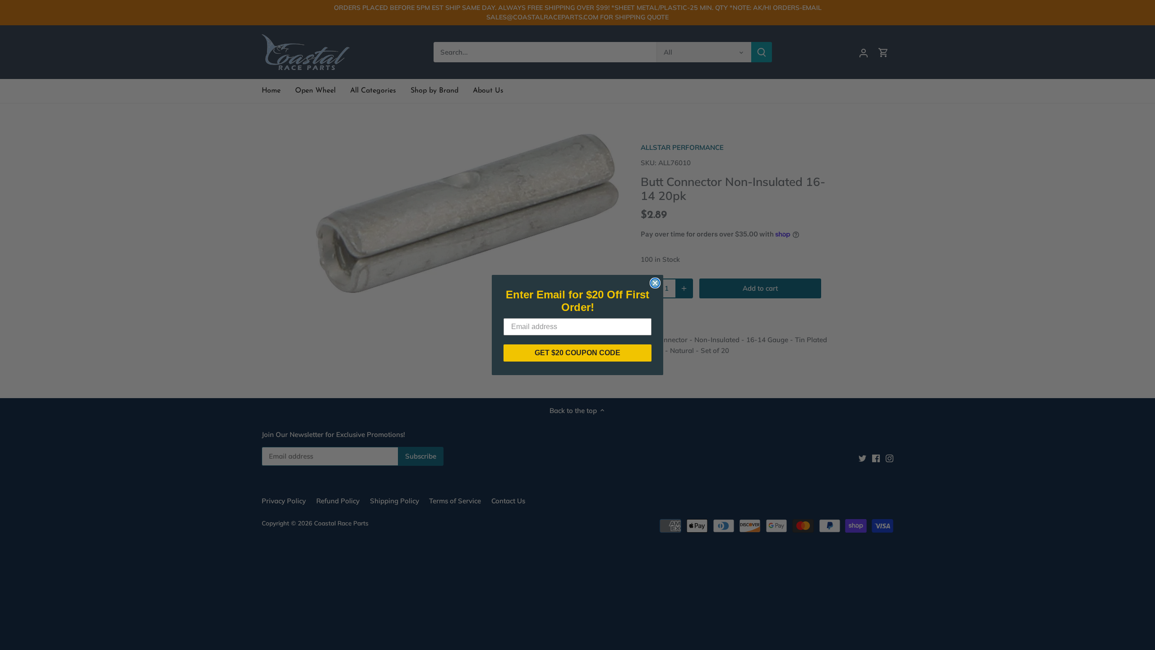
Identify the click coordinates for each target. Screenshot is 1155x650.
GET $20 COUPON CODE (577, 353)
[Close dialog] (655, 283)
